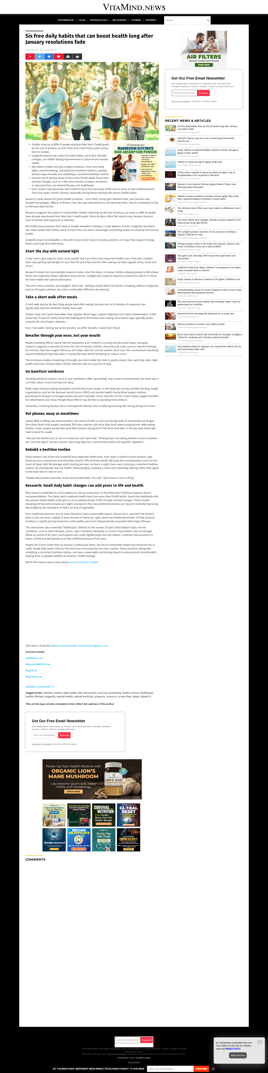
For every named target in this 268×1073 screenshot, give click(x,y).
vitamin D (145, 696)
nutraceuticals (98, 20)
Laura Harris (49, 49)
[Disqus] (92, 902)
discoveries (90, 692)
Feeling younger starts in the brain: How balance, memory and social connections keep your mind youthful (208, 245)
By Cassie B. (193, 156)
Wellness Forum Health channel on (79, 645)
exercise (103, 692)
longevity (50, 696)
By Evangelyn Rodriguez (198, 202)
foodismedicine (66, 20)
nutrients (151, 20)
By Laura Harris (194, 132)
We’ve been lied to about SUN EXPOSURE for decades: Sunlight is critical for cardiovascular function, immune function (209, 336)
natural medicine (83, 696)
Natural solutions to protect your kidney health (201, 324)
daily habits (70, 692)
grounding (115, 692)
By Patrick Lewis (195, 165)
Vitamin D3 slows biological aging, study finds (199, 162)
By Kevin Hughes (194, 262)
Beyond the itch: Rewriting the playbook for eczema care (205, 313)
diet (80, 692)
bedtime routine (53, 692)
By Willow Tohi (194, 317)
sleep (136, 696)
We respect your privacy (118, 1054)
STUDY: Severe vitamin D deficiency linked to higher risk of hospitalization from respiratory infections (206, 174)
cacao (81, 20)
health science (130, 692)
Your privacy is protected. (41, 744)
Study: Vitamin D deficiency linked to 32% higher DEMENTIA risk (208, 279)
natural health (64, 696)
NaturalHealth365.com (38, 664)
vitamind (136, 20)
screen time (125, 696)
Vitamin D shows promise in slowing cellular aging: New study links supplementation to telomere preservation (208, 197)
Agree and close (238, 1055)
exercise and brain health (83, 562)
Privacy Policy (134, 1062)
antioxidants (119, 20)
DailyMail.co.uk (33, 658)
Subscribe (201, 1068)
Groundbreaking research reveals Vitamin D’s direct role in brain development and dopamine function (209, 291)
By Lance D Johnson (195, 341)
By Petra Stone (194, 190)
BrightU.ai (31, 670)
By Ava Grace (193, 214)
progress (100, 696)
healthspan (146, 692)
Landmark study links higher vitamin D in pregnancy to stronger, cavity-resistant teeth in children (209, 269)
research (111, 696)
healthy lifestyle (34, 696)
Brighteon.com (33, 676)
